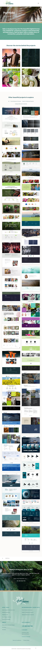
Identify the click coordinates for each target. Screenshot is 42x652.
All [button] (8, 101)
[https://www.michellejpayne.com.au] (11, 272)
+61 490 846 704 (27, 626)
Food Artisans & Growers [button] (15, 101)
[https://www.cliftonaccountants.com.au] (31, 538)
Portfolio (4, 629)
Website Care (5, 614)
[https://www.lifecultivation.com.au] (11, 139)
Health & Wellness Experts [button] (28, 101)
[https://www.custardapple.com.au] (11, 207)
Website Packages (6, 619)
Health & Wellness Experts (27, 612)
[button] (38, 3)
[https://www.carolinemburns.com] (31, 246)
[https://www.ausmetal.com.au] (31, 403)
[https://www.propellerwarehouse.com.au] (31, 479)
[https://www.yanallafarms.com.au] (31, 198)
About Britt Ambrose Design (8, 625)
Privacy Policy (26, 640)
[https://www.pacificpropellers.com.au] (11, 505)
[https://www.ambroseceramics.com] (11, 362)
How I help (5, 607)
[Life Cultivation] (11, 58)
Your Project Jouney (6, 617)
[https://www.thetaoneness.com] (31, 278)
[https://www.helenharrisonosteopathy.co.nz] (31, 349)
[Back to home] (8, 3)
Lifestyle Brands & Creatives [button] (21, 103)
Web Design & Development (8, 610)
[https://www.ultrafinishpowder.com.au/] (11, 442)
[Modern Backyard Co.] (31, 58)
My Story (4, 627)
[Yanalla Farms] (11, 78)
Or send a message (26, 636)
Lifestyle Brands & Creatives (28, 614)
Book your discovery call (20, 578)
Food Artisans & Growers (27, 610)
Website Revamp (6, 612)
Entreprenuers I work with (31, 607)
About (4, 622)
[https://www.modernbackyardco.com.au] (31, 137)
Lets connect (26, 622)
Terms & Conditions (17, 640)
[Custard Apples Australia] (31, 78)
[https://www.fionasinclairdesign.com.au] (11, 326)
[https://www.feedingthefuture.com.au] (11, 393)
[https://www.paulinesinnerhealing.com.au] (31, 310)
